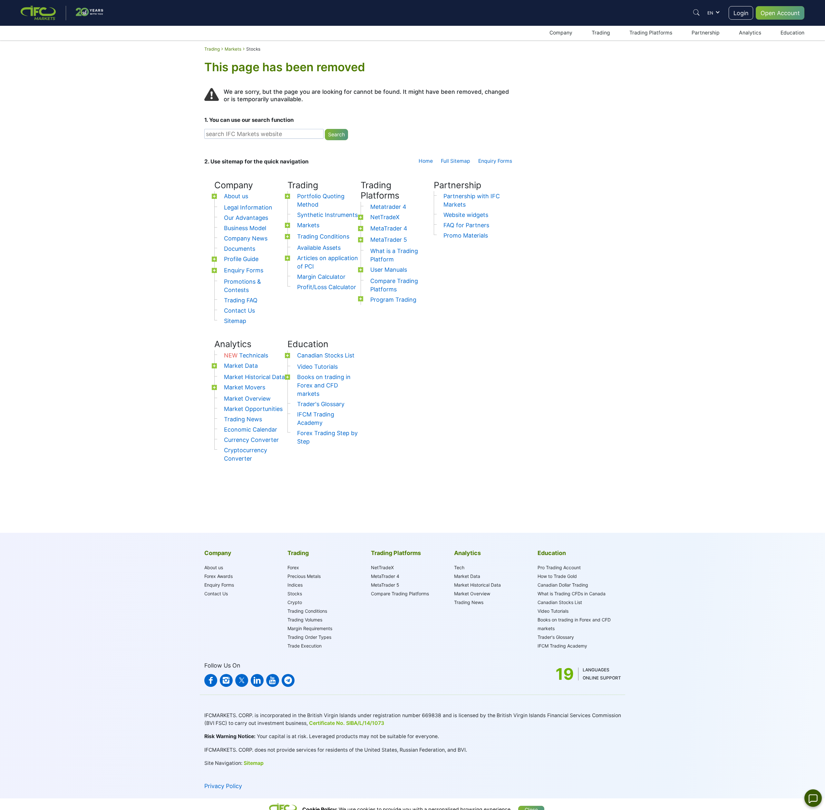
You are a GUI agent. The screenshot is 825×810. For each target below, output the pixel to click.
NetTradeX (385, 217)
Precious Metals (304, 576)
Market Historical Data (254, 377)
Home (426, 161)
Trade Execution (304, 646)
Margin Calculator (321, 276)
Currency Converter (251, 439)
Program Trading (393, 299)
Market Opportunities (253, 408)
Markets (308, 225)
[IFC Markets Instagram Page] (226, 680)
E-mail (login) (536, 122)
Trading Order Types (309, 637)
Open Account (780, 13)
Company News (245, 238)
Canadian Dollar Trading (563, 585)
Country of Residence (545, 161)
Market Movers (244, 387)
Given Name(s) (538, 90)
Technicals (246, 355)
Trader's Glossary (321, 404)
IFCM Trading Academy (562, 646)
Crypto (294, 602)
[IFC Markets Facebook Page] (210, 680)
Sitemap (235, 320)
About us (236, 196)
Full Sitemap (455, 161)
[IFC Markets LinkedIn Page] (257, 680)
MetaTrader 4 (388, 228)
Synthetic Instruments (327, 214)
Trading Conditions (323, 236)
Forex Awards (218, 576)
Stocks (294, 593)
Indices (295, 585)
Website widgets (465, 214)
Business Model (245, 228)
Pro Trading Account (559, 567)
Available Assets (319, 247)
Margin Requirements (309, 628)
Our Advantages (246, 217)
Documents (239, 248)
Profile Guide (241, 259)
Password (533, 141)
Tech (459, 567)
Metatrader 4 (388, 206)
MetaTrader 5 (388, 239)
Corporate (572, 68)
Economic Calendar (250, 429)
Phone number (538, 179)
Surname (532, 106)
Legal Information (248, 207)
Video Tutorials (317, 366)
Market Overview (247, 398)
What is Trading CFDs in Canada (572, 593)
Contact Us (239, 310)
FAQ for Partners (466, 225)
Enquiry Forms (495, 161)
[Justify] (696, 12)
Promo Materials (465, 235)
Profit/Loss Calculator (326, 287)
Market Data (241, 365)
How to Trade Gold (557, 576)
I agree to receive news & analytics (560, 199)
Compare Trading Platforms (400, 593)
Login (741, 13)
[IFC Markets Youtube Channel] (272, 680)
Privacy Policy (223, 786)
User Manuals (388, 269)
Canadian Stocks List (325, 355)
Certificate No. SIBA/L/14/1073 (346, 723)
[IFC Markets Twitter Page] (241, 680)
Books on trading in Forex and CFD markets (324, 385)
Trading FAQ (240, 300)
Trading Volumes (304, 619)
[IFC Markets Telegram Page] (288, 680)
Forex (293, 567)
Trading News (243, 419)
